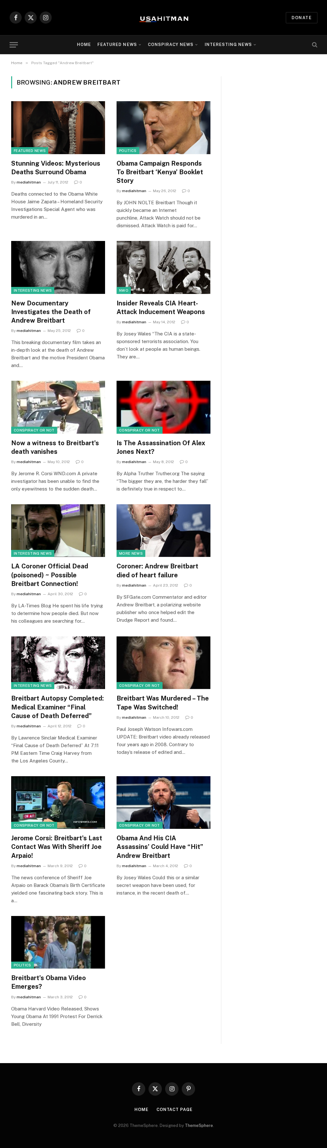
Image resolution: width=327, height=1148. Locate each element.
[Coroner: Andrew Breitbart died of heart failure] (163, 530)
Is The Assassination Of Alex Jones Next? (161, 447)
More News (131, 553)
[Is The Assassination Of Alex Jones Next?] (163, 407)
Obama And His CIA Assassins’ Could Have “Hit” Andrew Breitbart (160, 846)
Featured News (30, 151)
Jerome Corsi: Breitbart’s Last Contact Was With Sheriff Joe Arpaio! (56, 846)
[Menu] (14, 45)
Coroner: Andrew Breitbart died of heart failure (157, 570)
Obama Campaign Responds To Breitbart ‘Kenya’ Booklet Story (160, 172)
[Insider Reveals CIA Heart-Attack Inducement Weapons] (163, 267)
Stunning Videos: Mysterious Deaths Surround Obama (55, 168)
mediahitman (29, 182)
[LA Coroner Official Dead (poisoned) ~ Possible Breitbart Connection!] (58, 530)
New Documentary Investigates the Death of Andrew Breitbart (51, 311)
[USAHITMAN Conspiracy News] (163, 17)
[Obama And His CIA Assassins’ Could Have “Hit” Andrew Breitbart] (163, 802)
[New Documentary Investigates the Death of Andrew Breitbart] (58, 267)
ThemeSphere (199, 1125)
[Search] (314, 45)
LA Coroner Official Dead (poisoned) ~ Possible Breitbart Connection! (49, 574)
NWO (123, 290)
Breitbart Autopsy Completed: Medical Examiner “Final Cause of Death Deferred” (57, 706)
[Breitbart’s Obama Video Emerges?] (58, 942)
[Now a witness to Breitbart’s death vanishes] (58, 407)
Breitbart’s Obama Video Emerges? (48, 982)
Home (84, 44)
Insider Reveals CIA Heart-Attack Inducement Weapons (161, 307)
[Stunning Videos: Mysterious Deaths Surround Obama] (58, 127)
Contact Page (174, 1109)
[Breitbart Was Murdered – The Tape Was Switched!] (163, 662)
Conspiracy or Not (34, 430)
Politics (128, 151)
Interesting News (228, 44)
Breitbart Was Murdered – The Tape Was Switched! (163, 702)
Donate (302, 17)
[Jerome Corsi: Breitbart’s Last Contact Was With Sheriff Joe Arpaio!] (58, 802)
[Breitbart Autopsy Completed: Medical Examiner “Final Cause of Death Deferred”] (58, 662)
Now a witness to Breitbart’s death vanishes (55, 447)
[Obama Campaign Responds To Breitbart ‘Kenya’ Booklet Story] (163, 127)
